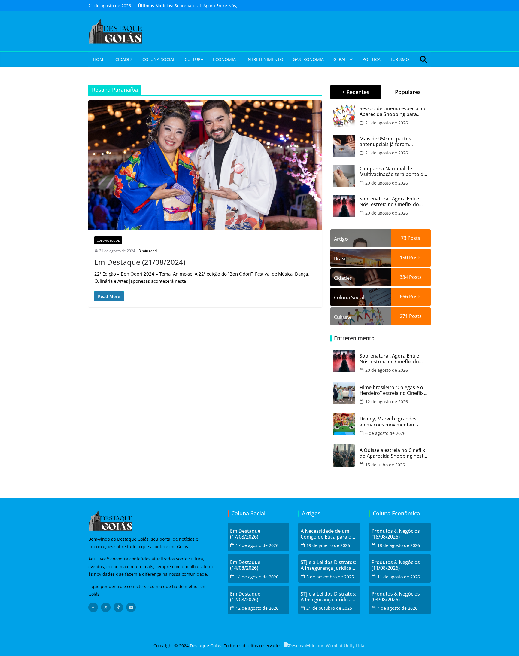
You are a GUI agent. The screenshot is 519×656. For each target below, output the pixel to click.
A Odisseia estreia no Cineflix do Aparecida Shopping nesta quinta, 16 (393, 453)
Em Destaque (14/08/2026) (245, 565)
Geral (339, 59)
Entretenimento (264, 59)
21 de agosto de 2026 (386, 123)
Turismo (399, 59)
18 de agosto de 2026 (398, 545)
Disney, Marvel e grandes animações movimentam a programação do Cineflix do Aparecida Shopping (391, 421)
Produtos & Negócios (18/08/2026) (396, 534)
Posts (413, 238)
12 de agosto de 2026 (386, 401)
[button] (349, 59)
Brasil (340, 258)
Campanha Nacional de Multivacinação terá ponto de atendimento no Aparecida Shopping (393, 171)
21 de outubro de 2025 (329, 608)
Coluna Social (158, 59)
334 (404, 277)
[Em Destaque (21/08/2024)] (205, 165)
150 (404, 257)
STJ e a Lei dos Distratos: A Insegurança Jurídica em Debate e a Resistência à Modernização (328, 565)
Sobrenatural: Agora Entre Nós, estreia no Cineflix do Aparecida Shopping (389, 201)
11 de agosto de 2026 (398, 577)
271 (404, 316)
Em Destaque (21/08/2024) (139, 262)
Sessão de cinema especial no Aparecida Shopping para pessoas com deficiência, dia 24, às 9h (393, 111)
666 (404, 296)
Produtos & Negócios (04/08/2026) (396, 597)
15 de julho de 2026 (385, 465)
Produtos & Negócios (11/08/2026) (396, 565)
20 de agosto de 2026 (386, 183)
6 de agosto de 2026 (385, 433)
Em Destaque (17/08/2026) (245, 534)
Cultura (194, 59)
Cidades (124, 59)
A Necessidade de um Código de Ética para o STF (326, 534)
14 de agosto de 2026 (257, 577)
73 (403, 238)
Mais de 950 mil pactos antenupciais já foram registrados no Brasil (385, 141)
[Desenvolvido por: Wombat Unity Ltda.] (325, 645)
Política (372, 59)
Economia (224, 59)
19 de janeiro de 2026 (328, 545)
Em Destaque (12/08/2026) (245, 597)
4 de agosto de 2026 (397, 608)
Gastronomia (308, 59)
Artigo (341, 239)
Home (99, 59)
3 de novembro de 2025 (330, 577)
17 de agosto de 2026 (257, 545)
